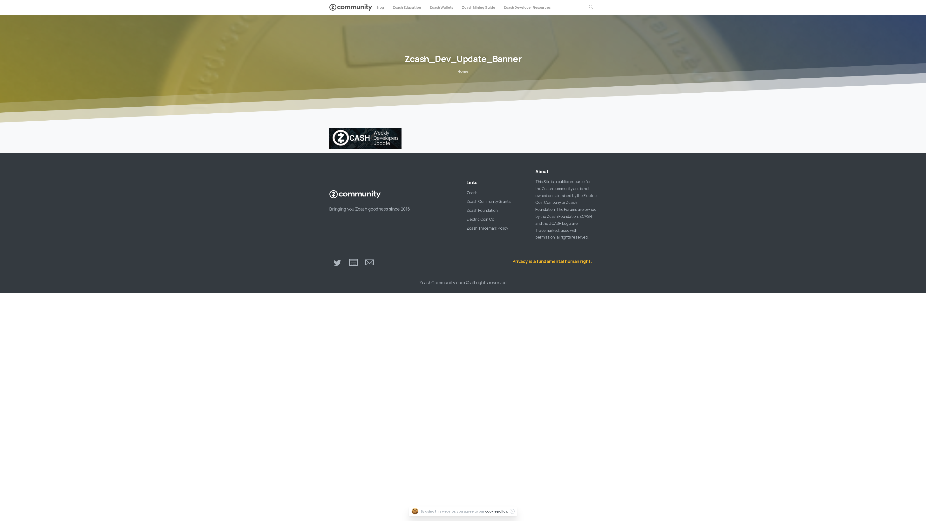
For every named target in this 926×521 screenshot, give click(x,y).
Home (462, 71)
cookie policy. (496, 511)
